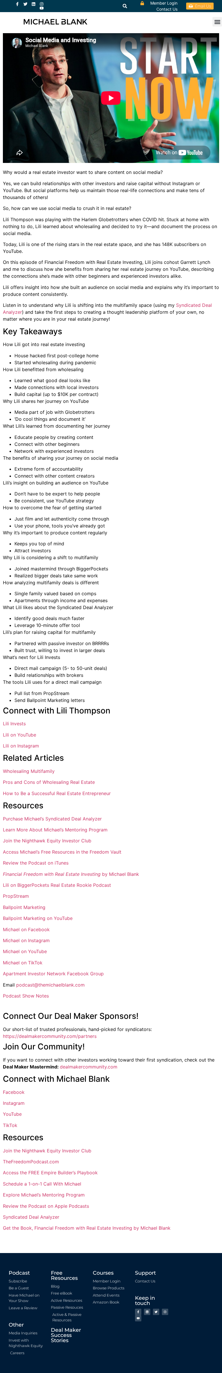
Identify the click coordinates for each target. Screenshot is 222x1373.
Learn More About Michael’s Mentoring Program (55, 830)
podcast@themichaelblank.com (50, 985)
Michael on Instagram (26, 940)
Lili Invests (14, 723)
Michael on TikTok (22, 963)
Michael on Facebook (26, 929)
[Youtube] (42, 8)
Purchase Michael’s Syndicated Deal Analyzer (52, 819)
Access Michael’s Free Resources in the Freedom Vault (62, 852)
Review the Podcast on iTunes (36, 863)
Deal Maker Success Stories (66, 1335)
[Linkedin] (34, 4)
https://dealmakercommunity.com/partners (50, 1036)
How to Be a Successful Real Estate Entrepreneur (57, 793)
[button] (217, 22)
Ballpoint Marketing (24, 907)
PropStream (16, 896)
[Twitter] (25, 4)
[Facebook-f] (17, 4)
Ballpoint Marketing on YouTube (38, 918)
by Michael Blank (71, 874)
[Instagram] (42, 4)
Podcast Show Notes (26, 996)
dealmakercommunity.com (88, 1067)
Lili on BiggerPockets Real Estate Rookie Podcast (57, 885)
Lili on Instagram (21, 746)
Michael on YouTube (25, 951)
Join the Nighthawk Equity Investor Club (47, 841)
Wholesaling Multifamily (29, 771)
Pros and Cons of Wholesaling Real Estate (49, 782)
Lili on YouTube (19, 735)
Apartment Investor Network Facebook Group (53, 973)
